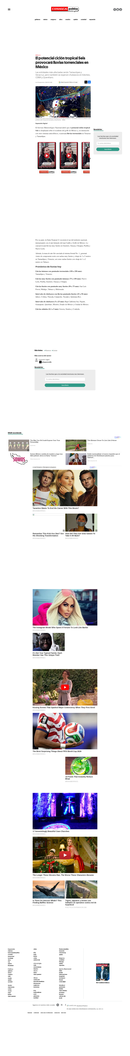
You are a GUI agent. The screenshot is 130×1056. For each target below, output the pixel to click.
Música (35, 972)
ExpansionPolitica (65, 1005)
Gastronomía (62, 987)
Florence (48, 350)
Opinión (10, 980)
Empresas (10, 951)
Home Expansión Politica (14, 952)
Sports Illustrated (65, 969)
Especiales (61, 965)
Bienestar (61, 994)
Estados (10, 978)
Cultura (35, 949)
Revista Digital (62, 981)
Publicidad (30, 1012)
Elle (34, 952)
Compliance (36, 1012)
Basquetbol (62, 976)
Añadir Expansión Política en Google (69, 82)
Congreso (10, 974)
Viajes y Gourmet (12, 996)
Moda (9, 992)
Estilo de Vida (62, 996)
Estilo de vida (36, 960)
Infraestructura (36, 983)
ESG (9, 962)
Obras (9, 960)
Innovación (61, 951)
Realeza (9, 989)
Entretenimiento (37, 967)
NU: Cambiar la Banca (102, 983)
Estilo (34, 965)
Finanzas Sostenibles (64, 949)
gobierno (37, 19)
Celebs (35, 958)
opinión (75, 19)
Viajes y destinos (63, 990)
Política (10, 969)
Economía (10, 954)
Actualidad (61, 960)
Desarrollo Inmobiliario (38, 981)
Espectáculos (11, 987)
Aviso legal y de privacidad (47, 1012)
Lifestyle (61, 980)
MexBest (62, 985)
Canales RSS (57, 1012)
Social (34, 994)
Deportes (35, 969)
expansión (92, 19)
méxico (45, 19)
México (37, 55)
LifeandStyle (11, 965)
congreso (53, 19)
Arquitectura (36, 985)
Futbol (60, 971)
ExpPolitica (57, 1005)
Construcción (36, 979)
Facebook (120, 9)
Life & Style (37, 963)
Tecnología (10, 958)
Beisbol (61, 972)
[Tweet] (86, 82)
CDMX (60, 19)
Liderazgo (61, 962)
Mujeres (10, 963)
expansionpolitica (61, 1005)
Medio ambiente (37, 992)
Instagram (117, 9)
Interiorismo (36, 987)
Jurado (60, 998)
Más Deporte (62, 978)
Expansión (11, 949)
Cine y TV (35, 971)
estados (67, 19)
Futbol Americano (63, 974)
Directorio (63, 1012)
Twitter (114, 9)
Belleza (9, 994)
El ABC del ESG (62, 952)
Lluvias (55, 350)
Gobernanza (36, 996)
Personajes (61, 992)
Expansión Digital (44, 359)
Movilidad (35, 998)
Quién (10, 985)
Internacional (11, 956)
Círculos (10, 991)
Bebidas (61, 989)
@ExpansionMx (46, 362)
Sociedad (83, 19)
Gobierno (10, 971)
